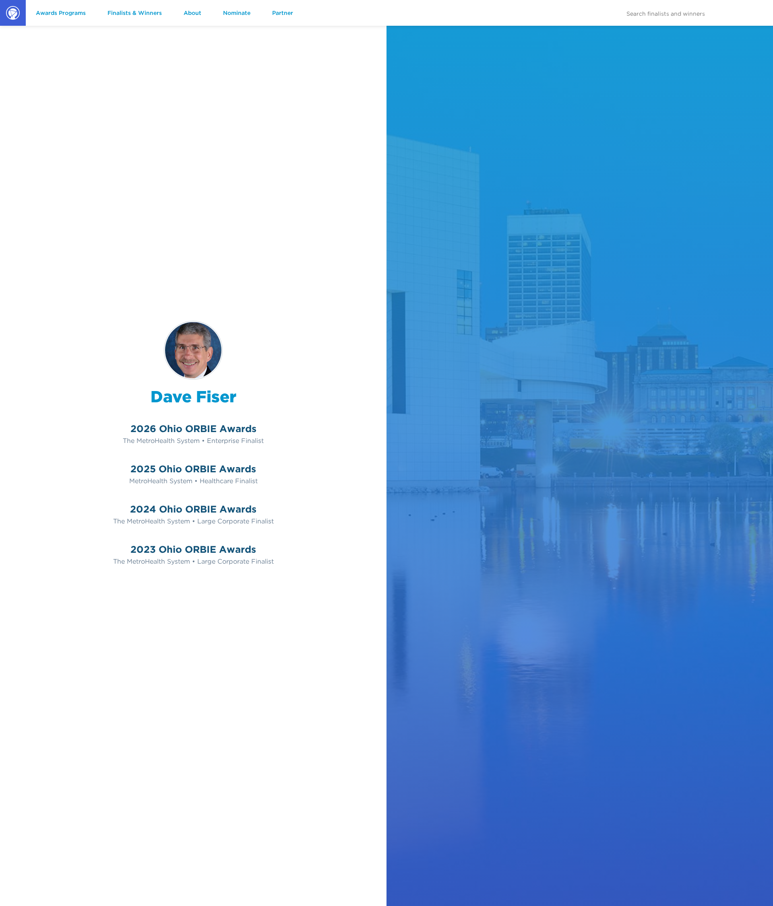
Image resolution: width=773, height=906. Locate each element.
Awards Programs (61, 13)
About (192, 13)
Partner (282, 13)
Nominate (236, 13)
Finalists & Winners (134, 13)
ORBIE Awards (12, 25)
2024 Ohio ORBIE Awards (193, 509)
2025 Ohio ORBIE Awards (193, 469)
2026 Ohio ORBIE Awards (193, 428)
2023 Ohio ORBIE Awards (193, 549)
